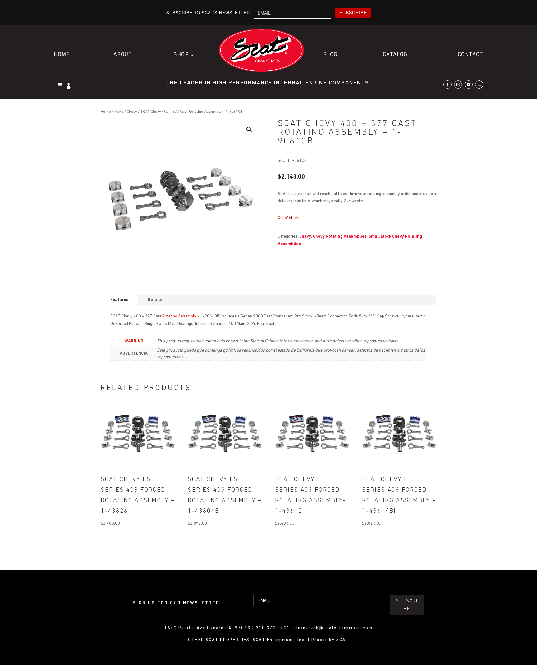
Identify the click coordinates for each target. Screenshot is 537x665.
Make (118, 112)
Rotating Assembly (179, 316)
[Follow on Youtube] (469, 84)
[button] (249, 129)
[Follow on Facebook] (447, 84)
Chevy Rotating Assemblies (340, 236)
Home (62, 55)
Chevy (132, 112)
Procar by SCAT (330, 640)
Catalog (395, 55)
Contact (470, 55)
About (122, 55)
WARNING (133, 341)
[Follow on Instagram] (458, 84)
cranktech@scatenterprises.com (334, 628)
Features (119, 300)
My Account (69, 86)
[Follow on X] (479, 84)
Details (155, 300)
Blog (330, 55)
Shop (181, 55)
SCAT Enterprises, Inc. (280, 640)
